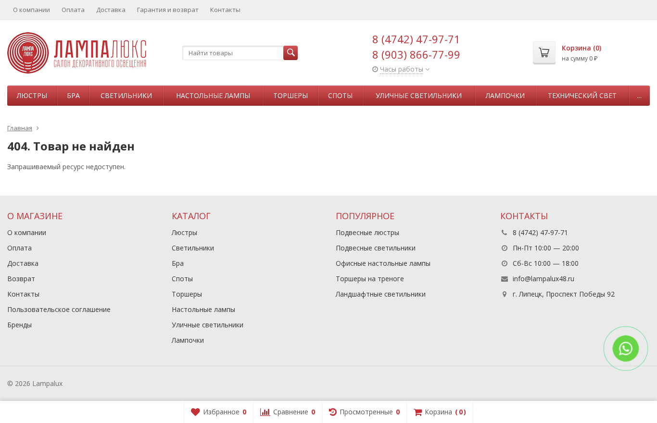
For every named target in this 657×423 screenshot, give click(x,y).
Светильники (126, 95)
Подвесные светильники (376, 247)
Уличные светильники (419, 95)
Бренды (19, 324)
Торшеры (290, 95)
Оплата (73, 9)
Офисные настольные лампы (383, 263)
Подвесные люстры (367, 232)
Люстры (32, 95)
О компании (31, 9)
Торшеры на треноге (370, 278)
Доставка (111, 9)
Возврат (21, 278)
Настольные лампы (213, 95)
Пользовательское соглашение (59, 309)
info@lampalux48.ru (543, 278)
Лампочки (505, 95)
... (639, 95)
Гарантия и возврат (168, 9)
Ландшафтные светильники (381, 294)
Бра (73, 95)
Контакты (225, 9)
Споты (340, 95)
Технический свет (582, 95)
